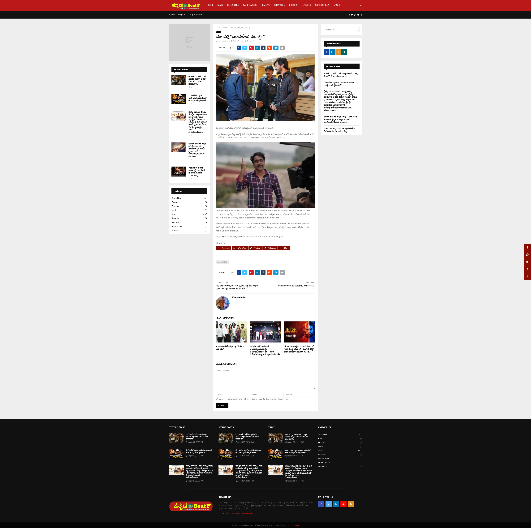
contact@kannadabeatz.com (241, 513)
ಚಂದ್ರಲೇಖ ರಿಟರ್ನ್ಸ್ (222, 262)
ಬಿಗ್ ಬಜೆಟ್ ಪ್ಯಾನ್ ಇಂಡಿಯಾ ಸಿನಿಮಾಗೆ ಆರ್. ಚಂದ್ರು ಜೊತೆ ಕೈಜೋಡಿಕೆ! (197, 97)
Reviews (265, 5)
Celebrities (233, 5)
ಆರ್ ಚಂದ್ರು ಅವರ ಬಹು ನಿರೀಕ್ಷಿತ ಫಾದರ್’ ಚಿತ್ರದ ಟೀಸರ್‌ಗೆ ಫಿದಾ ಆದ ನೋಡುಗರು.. (197, 436)
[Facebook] (321, 504)
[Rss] (351, 504)
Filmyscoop (295, 525)
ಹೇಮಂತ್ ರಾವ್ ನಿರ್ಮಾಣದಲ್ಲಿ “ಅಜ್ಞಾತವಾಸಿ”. (296, 285)
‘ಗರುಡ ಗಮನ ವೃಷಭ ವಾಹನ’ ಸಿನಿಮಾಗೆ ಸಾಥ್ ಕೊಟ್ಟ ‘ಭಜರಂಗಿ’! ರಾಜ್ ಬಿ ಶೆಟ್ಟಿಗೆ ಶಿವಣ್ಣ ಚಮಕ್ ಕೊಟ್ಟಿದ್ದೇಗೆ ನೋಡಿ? (299, 349)
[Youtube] (343, 504)
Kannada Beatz (224, 41)
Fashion (175, 202)
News (220, 5)
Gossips (293, 5)
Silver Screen (322, 5)
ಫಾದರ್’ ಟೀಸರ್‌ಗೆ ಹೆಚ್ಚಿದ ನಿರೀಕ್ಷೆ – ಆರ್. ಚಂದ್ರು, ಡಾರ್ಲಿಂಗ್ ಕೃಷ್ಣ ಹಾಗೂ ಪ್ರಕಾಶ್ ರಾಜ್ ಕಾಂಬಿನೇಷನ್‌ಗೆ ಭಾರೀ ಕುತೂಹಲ (341, 119)
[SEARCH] (357, 29)
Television (279, 5)
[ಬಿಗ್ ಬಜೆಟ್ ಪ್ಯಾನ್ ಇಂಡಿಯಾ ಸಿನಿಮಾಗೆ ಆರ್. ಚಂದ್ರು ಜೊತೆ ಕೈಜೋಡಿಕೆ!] (178, 99)
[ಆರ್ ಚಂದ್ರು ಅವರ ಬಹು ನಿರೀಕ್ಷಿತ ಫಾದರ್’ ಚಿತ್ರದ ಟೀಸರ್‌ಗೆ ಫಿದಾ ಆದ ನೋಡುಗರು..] (178, 80)
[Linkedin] (336, 504)
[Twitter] (329, 504)
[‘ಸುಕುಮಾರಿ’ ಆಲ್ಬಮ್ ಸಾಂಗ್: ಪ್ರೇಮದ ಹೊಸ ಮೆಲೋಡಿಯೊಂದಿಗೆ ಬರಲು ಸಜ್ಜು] (178, 172)
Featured (306, 5)
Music (337, 5)
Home (210, 5)
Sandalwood (250, 5)
